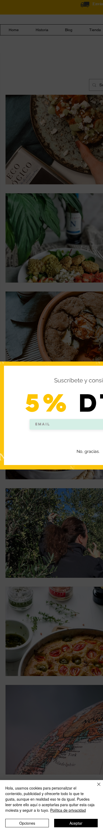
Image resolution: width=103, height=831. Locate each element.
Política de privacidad (68, 810)
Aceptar (75, 823)
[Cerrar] (95, 787)
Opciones (27, 823)
